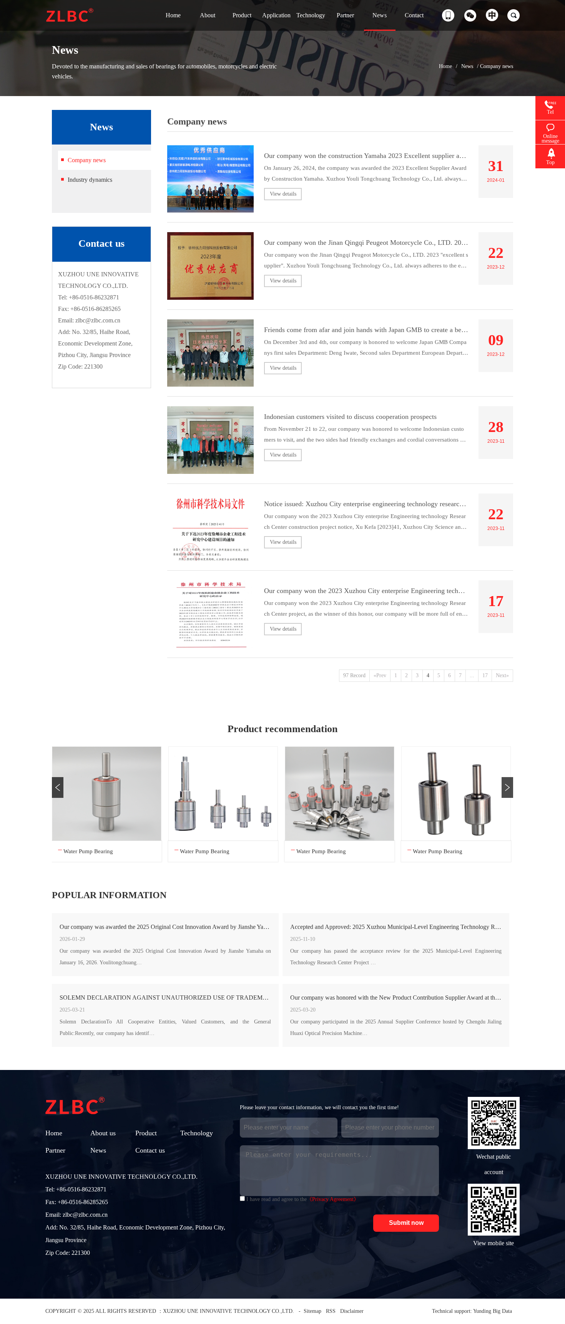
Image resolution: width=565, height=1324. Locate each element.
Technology (196, 1133)
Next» (502, 675)
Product (146, 1133)
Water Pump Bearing (88, 851)
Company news (87, 160)
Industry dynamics (90, 179)
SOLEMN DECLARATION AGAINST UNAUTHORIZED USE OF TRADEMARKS (165, 997)
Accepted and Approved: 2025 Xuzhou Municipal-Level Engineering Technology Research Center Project (396, 927)
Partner (55, 1150)
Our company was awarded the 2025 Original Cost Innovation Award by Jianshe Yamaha (165, 927)
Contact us (150, 1150)
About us (103, 1133)
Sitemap (312, 1311)
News (467, 66)
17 (485, 675)
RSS (331, 1311)
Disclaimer (352, 1311)
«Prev (380, 675)
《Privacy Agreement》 (333, 1199)
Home (445, 66)
